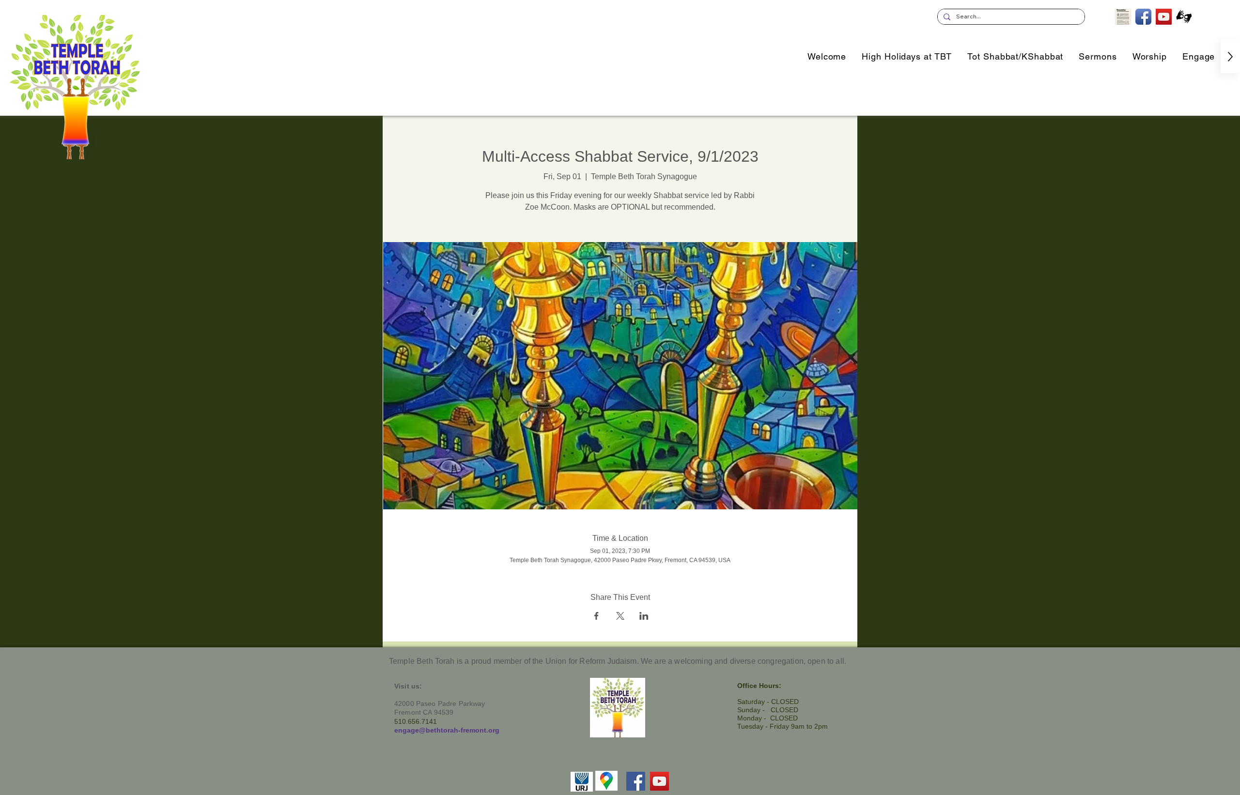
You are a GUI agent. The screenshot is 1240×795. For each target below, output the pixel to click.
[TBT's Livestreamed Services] (1164, 17)
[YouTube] (659, 781)
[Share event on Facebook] (596, 616)
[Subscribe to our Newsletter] (1123, 17)
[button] (1199, 56)
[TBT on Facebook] (1143, 17)
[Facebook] (635, 781)
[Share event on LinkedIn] (644, 616)
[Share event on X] (620, 616)
